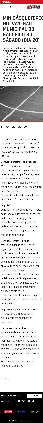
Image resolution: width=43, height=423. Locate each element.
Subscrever (34, 396)
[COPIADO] (25, 127)
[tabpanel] (21, 103)
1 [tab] (21, 118)
